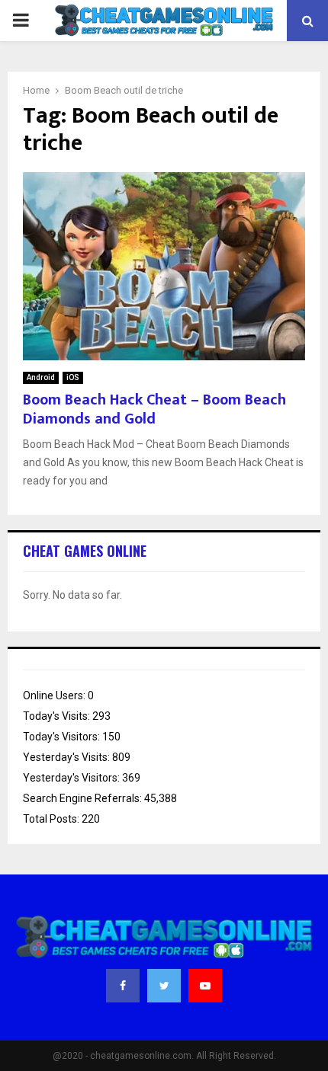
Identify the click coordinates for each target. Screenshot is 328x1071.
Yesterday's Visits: (67, 757)
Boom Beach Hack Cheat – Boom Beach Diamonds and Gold (154, 409)
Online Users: (55, 695)
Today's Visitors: (62, 737)
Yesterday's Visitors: (72, 778)
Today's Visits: (57, 716)
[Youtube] (205, 985)
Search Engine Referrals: (83, 798)
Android (41, 377)
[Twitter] (164, 985)
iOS (72, 377)
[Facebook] (123, 985)
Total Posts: (52, 819)
